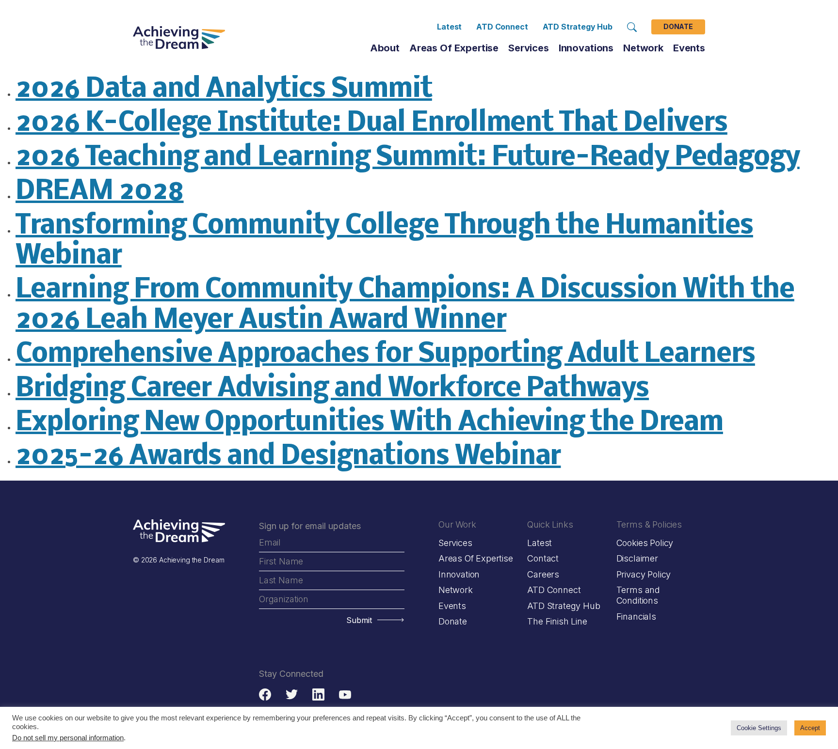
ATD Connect (502, 26)
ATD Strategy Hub (577, 26)
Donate (678, 27)
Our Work (457, 524)
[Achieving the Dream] (179, 38)
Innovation (459, 574)
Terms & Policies (649, 524)
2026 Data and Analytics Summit (224, 90)
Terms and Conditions (638, 595)
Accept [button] (810, 728)
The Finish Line (557, 621)
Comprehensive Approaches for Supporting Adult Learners (385, 355)
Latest (449, 26)
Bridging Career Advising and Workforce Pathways (332, 389)
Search (632, 27)
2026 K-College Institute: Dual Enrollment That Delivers (371, 123)
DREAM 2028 (100, 192)
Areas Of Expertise (454, 48)
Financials (636, 616)
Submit (359, 620)
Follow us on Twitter (292, 694)
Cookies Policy (644, 543)
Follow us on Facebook (265, 694)
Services (528, 48)
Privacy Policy (643, 574)
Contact (543, 558)
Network (455, 590)
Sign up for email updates (310, 526)
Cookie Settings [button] (759, 728)
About (385, 48)
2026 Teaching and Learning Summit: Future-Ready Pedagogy (408, 158)
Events (689, 48)
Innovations (586, 48)
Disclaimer (637, 558)
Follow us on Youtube (345, 694)
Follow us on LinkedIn (318, 694)
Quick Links (550, 524)
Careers (543, 574)
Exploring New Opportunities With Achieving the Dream (369, 423)
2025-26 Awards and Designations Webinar (288, 457)
